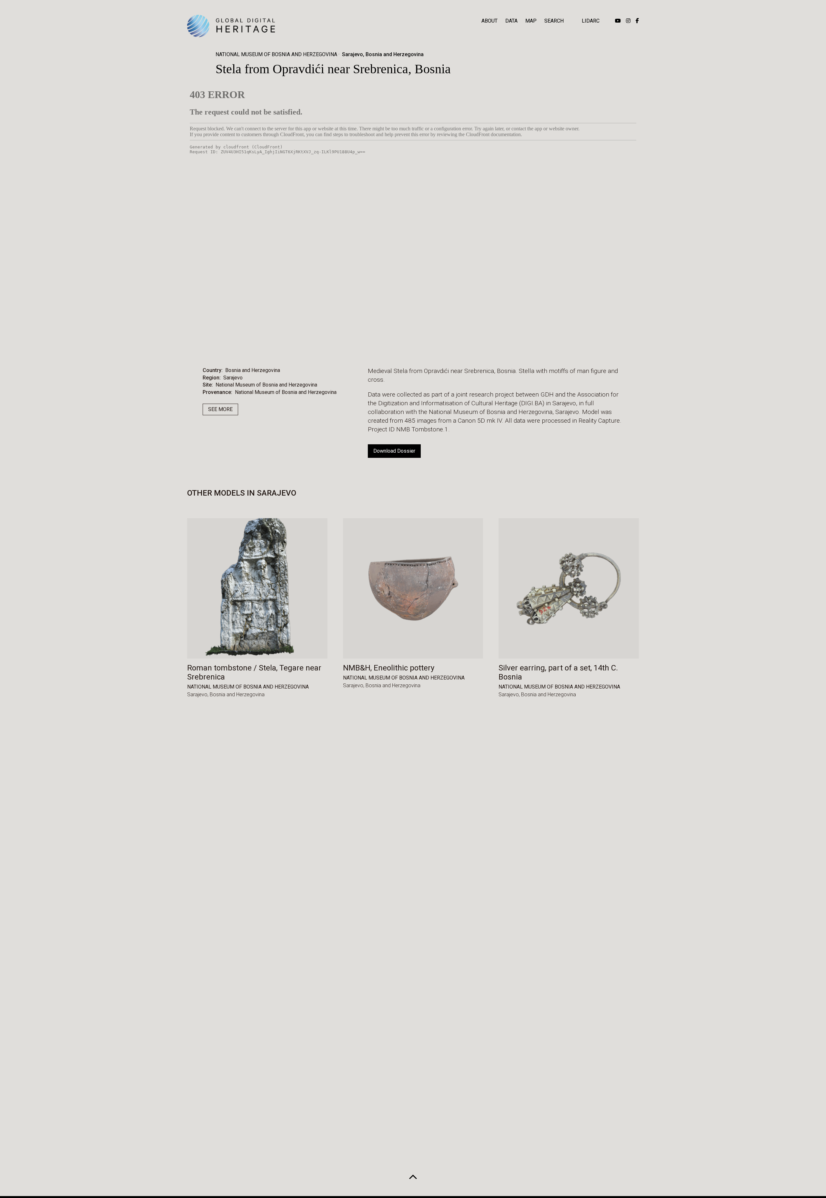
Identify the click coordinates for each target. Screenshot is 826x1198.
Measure (356, 346)
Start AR (395, 346)
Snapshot (469, 346)
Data (511, 21)
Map (531, 21)
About (489, 21)
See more (220, 409)
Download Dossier (394, 451)
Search (554, 21)
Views (432, 346)
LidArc (590, 21)
